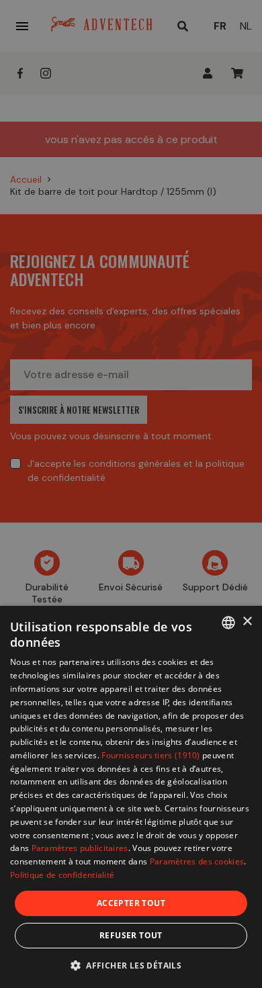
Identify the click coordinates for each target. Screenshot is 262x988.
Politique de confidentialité (62, 875)
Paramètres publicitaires (80, 848)
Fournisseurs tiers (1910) (150, 755)
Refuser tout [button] (131, 935)
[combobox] (228, 622)
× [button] (247, 622)
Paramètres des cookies (197, 861)
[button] (131, 965)
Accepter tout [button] (131, 903)
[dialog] (131, 797)
